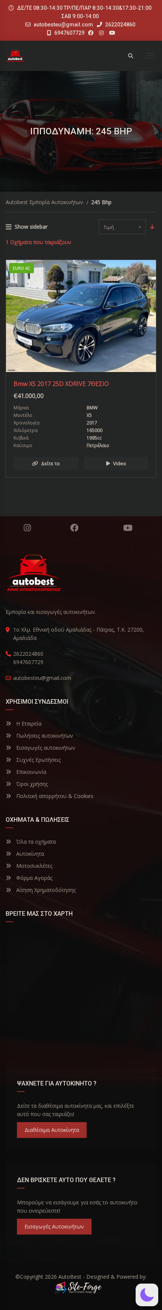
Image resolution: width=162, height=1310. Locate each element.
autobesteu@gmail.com (63, 25)
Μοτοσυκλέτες (33, 865)
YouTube (127, 528)
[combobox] (122, 226)
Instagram (27, 528)
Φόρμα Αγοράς (33, 877)
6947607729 (68, 33)
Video (119, 463)
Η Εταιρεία (28, 723)
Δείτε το (50, 463)
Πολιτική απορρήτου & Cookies (54, 796)
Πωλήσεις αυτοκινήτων (44, 735)
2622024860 (119, 25)
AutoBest (69, 1276)
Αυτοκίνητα (29, 853)
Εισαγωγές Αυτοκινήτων (54, 1226)
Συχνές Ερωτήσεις (38, 759)
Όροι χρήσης (31, 783)
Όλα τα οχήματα (35, 841)
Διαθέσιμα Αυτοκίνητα (51, 1129)
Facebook (74, 528)
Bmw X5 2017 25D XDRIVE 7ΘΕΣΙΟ (61, 384)
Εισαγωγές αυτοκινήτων (45, 747)
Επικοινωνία (30, 771)
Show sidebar (31, 226)
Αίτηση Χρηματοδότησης (45, 889)
